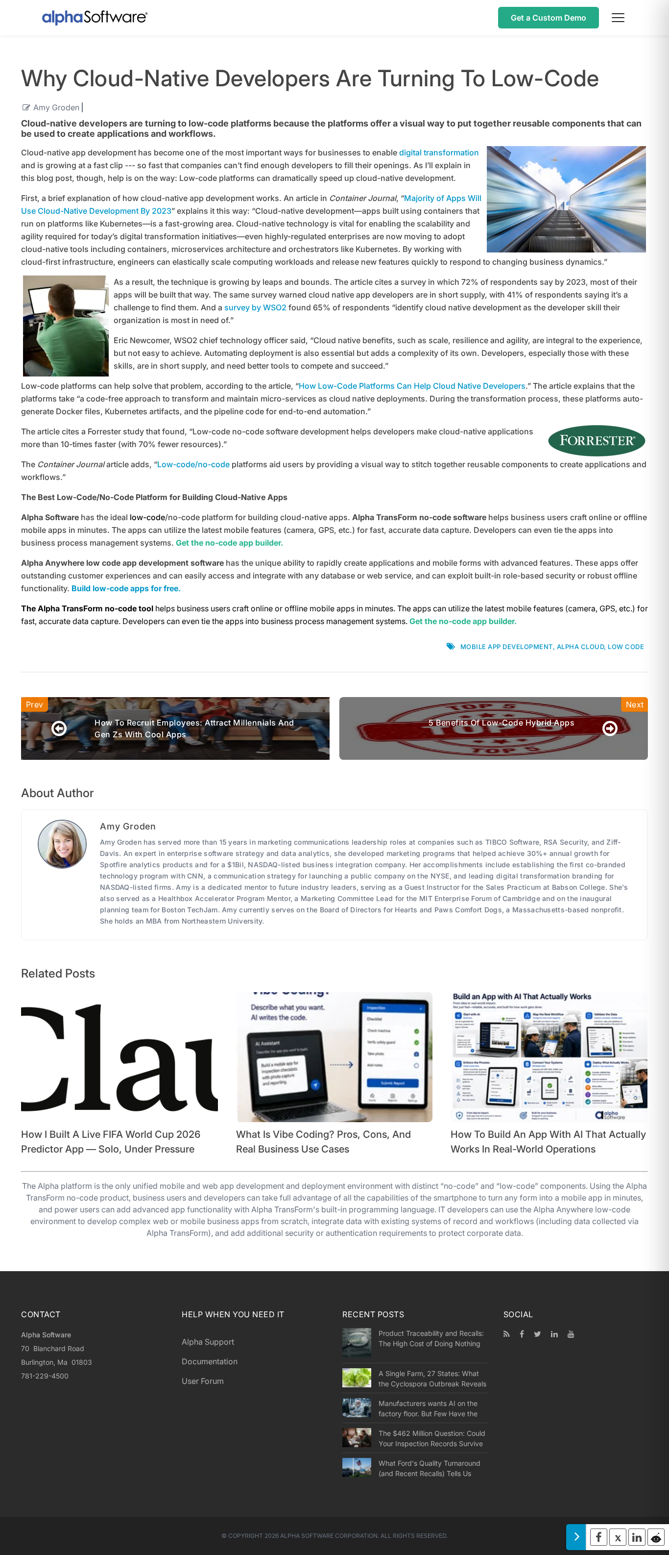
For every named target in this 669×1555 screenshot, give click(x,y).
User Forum (203, 1381)
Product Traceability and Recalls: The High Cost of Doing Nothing (431, 1338)
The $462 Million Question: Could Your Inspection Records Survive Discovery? (432, 1438)
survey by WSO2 (255, 307)
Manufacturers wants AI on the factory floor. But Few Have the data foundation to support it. (428, 1408)
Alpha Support (208, 1342)
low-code (147, 517)
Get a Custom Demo (548, 18)
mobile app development (506, 647)
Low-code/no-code (193, 464)
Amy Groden (56, 107)
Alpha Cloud (580, 647)
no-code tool (130, 608)
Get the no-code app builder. (463, 621)
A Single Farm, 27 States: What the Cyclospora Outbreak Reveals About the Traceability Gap (432, 1378)
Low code (626, 647)
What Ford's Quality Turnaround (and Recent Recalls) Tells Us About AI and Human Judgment (429, 1468)
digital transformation (439, 152)
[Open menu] (618, 17)
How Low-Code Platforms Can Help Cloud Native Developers (412, 386)
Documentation (210, 1361)
